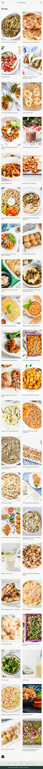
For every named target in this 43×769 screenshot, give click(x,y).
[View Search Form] (41, 2)
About (15, 763)
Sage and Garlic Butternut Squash (31, 395)
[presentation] (10, 26)
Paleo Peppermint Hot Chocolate (31, 147)
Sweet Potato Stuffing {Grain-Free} (31, 360)
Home (9, 763)
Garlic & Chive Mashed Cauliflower (10, 431)
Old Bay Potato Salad (6, 644)
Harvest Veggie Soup (6, 183)
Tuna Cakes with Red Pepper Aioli (31, 503)
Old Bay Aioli (26, 680)
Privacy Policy (30, 763)
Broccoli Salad (4, 680)
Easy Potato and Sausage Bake (8, 325)
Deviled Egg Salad (27, 609)
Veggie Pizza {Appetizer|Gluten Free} (10, 714)
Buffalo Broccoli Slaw (6, 503)
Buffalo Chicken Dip (27, 714)
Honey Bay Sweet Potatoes (29, 183)
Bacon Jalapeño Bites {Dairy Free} (31, 467)
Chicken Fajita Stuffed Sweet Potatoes (10, 537)
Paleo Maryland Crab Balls (7, 749)
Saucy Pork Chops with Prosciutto (9, 112)
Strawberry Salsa (5, 76)
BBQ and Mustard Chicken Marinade (10, 609)
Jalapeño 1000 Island (6, 573)
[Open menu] (2, 2)
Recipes (21, 763)
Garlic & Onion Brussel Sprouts (9, 42)
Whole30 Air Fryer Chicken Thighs (31, 42)
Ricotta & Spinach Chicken (29, 254)
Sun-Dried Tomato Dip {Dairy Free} (31, 325)
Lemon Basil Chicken (28, 112)
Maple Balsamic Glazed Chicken (9, 360)
